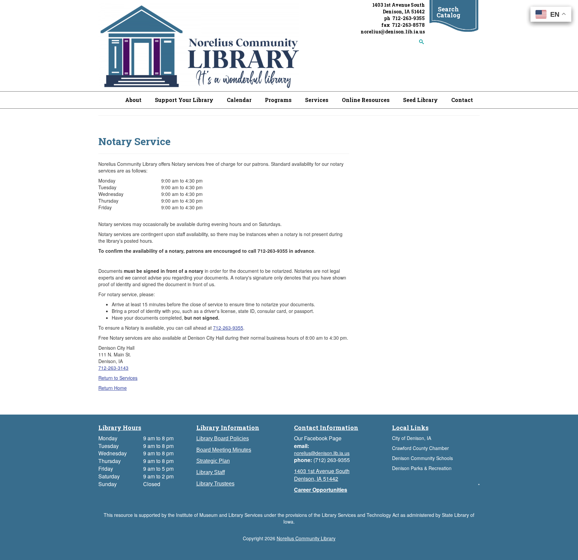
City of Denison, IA (411, 438)
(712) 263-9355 (331, 460)
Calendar (239, 99)
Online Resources (366, 99)
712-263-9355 (228, 327)
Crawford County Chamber (420, 448)
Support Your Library (184, 99)
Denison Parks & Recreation (422, 468)
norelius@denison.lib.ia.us (393, 31)
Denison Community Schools (422, 458)
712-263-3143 (113, 367)
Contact (462, 99)
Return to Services (117, 377)
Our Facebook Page (318, 438)
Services (316, 99)
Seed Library (420, 99)
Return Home (112, 387)
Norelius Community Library (306, 538)
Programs (278, 99)
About (133, 99)
